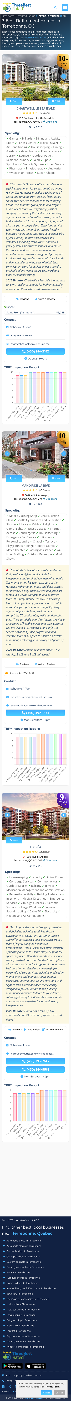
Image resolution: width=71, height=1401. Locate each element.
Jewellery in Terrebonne (19, 1293)
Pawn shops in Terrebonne (21, 1314)
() (44, 112)
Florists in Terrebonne (18, 1272)
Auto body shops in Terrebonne (23, 1240)
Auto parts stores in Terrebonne (23, 1245)
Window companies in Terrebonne (25, 1346)
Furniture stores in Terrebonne (23, 1277)
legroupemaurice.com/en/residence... (32, 1053)
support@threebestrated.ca (27, 1375)
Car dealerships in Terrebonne (22, 1251)
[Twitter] (9, 1387)
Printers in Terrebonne (18, 1330)
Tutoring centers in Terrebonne (23, 1341)
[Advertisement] (35, 1181)
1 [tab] (31, 93)
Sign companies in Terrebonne (23, 1336)
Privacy (7, 1391)
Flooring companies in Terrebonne (25, 1267)
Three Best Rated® (33, 1397)
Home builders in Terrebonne (22, 1283)
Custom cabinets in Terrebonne (23, 1261)
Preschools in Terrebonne (20, 1325)
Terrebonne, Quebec (32, 1233)
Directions (51, 121)
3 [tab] (36, 93)
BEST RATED (8, 16)
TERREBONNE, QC (26, 16)
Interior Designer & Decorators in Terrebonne (31, 1288)
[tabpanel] (35, 77)
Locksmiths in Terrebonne (20, 1304)
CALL (15, 101)
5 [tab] (40, 831)
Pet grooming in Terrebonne (21, 1320)
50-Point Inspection (36, 37)
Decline (59, 1392)
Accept (46, 1392)
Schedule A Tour (20, 327)
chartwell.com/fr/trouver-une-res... (31, 343)
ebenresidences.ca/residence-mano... (32, 705)
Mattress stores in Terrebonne (23, 1309)
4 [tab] (39, 93)
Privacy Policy (52, 1386)
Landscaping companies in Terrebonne (27, 1299)
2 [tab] (33, 93)
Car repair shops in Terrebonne (23, 1256)
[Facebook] (3, 1387)
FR (64, 16)
